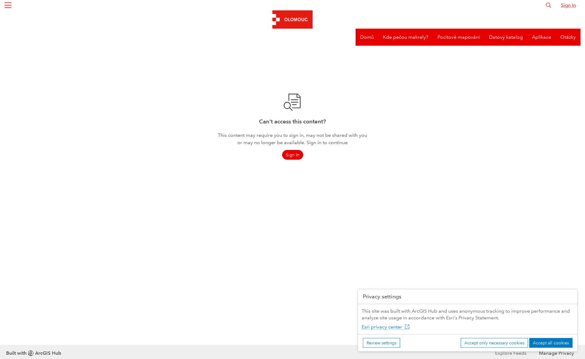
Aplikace (541, 37)
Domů (367, 37)
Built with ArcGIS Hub (33, 353)
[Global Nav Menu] (8, 5)
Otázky (568, 37)
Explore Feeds (510, 353)
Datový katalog (506, 37)
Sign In (568, 5)
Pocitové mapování (459, 37)
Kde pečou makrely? (405, 37)
